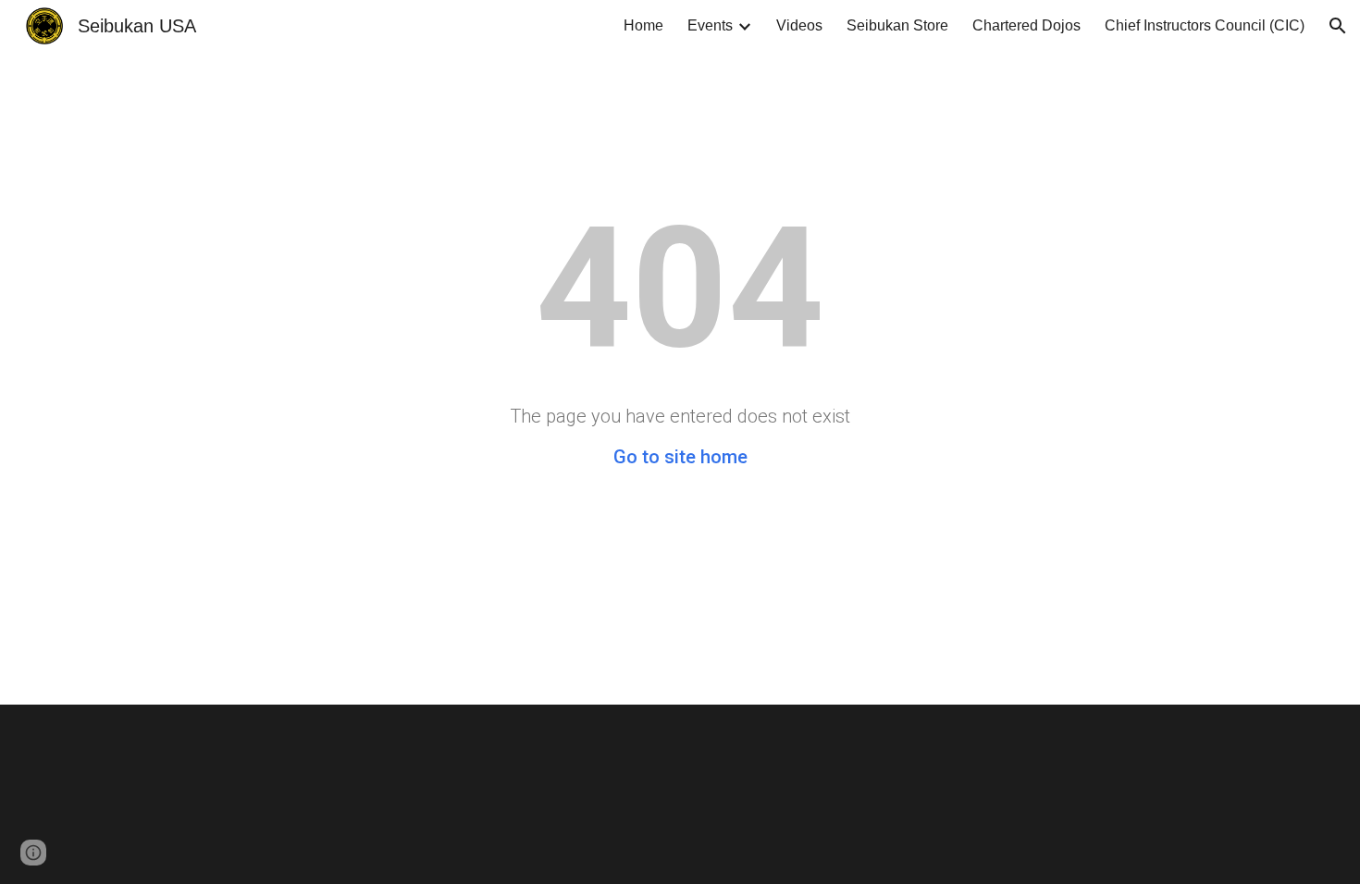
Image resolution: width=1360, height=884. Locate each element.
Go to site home (680, 457)
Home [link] (643, 25)
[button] (1338, 26)
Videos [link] (799, 25)
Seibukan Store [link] (897, 25)
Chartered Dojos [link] (1026, 25)
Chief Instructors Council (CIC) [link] (1204, 25)
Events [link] (710, 25)
